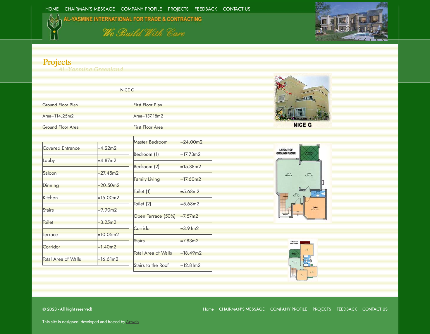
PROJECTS (178, 9)
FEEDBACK (206, 9)
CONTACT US (236, 9)
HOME (52, 9)
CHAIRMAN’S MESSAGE (90, 9)
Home (208, 309)
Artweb (132, 321)
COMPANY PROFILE (141, 9)
